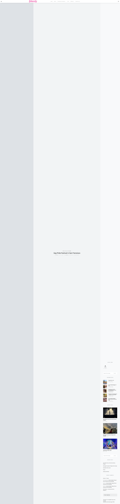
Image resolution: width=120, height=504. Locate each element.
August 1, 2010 (110, 395)
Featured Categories (61, 1)
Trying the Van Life (111, 380)
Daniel (104, 478)
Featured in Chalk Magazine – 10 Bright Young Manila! (112, 394)
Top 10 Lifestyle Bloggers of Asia (112, 385)
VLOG (68, 1)
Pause (104, 469)
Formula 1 (72, 1)
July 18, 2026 (105, 421)
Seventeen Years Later (107, 450)
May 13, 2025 (105, 451)
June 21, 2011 (110, 391)
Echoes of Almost (106, 471)
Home (51, 1)
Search (115, 373)
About (55, 1)
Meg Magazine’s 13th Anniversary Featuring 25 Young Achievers (112, 390)
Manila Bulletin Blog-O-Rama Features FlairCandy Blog (112, 399)
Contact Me (77, 1)
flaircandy (105, 489)
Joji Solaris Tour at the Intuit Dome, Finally (109, 420)
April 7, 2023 (110, 381)
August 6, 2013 (110, 386)
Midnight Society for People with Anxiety (109, 435)
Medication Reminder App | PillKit (109, 501)
